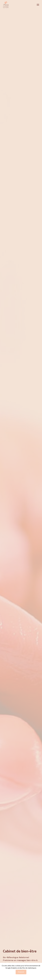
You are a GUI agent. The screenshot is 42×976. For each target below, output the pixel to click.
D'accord (21, 972)
